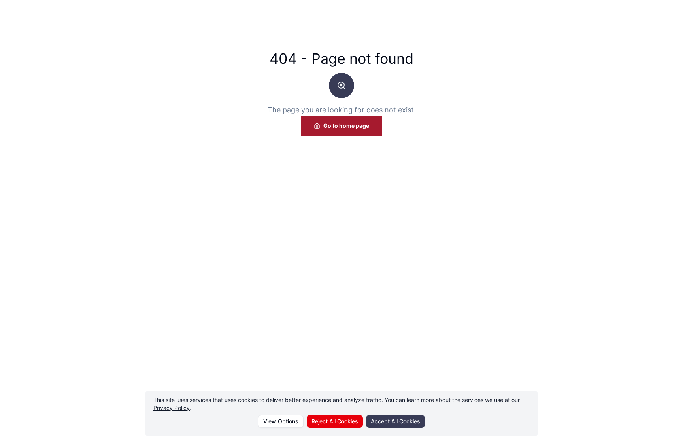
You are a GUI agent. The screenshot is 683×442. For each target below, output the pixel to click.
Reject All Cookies (334, 421)
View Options (280, 421)
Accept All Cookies (395, 421)
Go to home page (346, 125)
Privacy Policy (171, 407)
